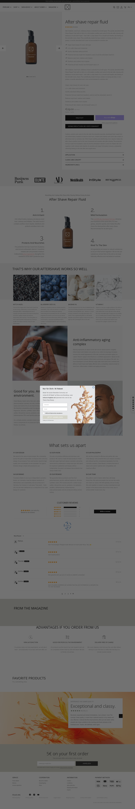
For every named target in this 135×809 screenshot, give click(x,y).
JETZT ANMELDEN (55, 417)
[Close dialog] (93, 387)
